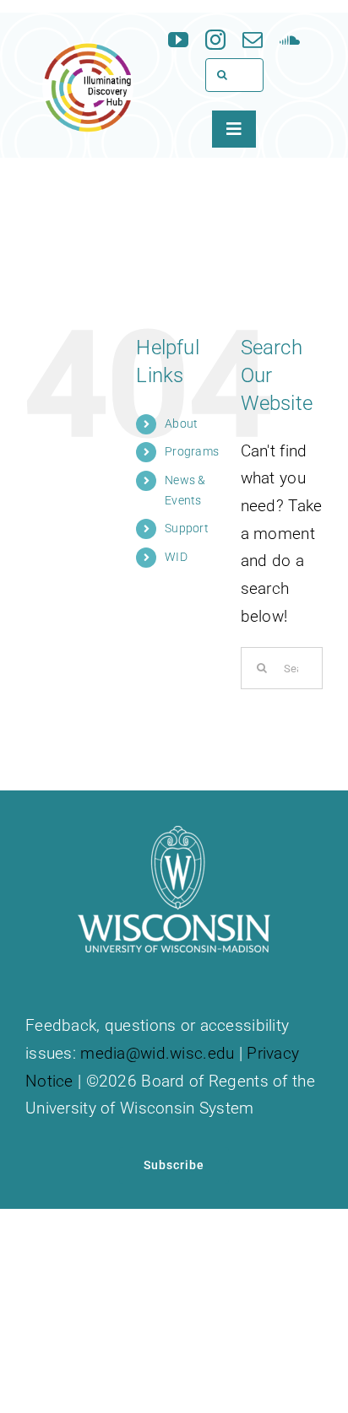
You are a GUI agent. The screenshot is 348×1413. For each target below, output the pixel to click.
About (181, 423)
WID (176, 557)
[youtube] (178, 40)
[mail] (252, 40)
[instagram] (215, 40)
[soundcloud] (290, 40)
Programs (192, 451)
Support (187, 528)
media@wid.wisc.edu (157, 1053)
